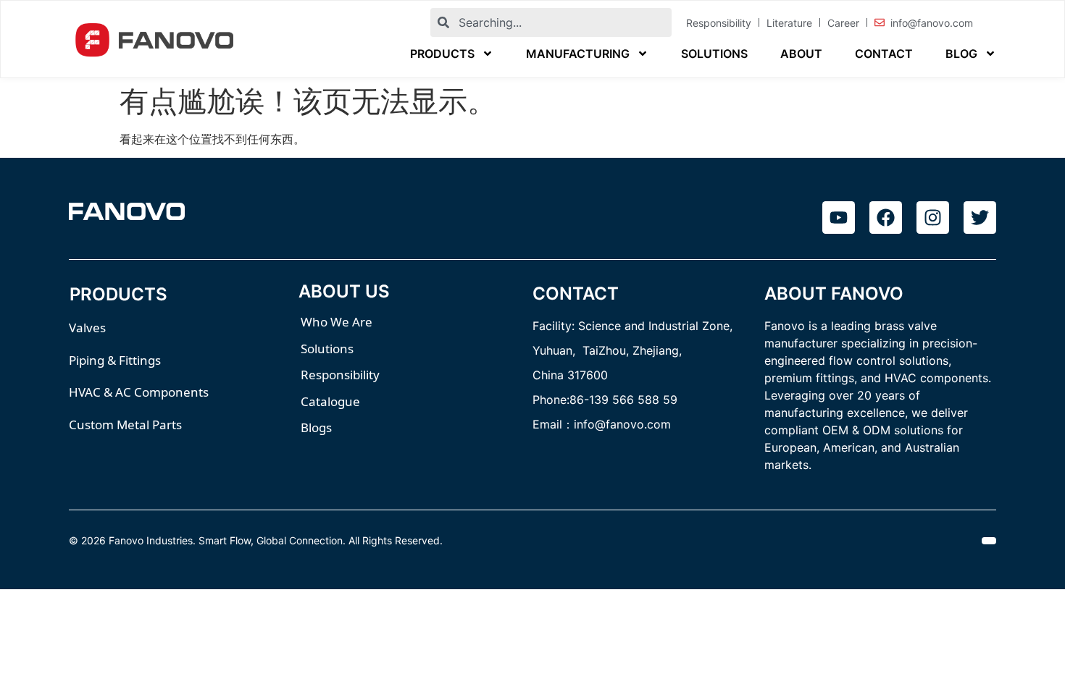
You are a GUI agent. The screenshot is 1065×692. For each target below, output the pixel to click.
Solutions (714, 53)
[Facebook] (885, 217)
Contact (884, 53)
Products (442, 53)
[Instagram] (932, 217)
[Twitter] (980, 217)
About (801, 53)
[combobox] (550, 22)
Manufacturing (578, 53)
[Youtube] (838, 217)
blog (961, 53)
